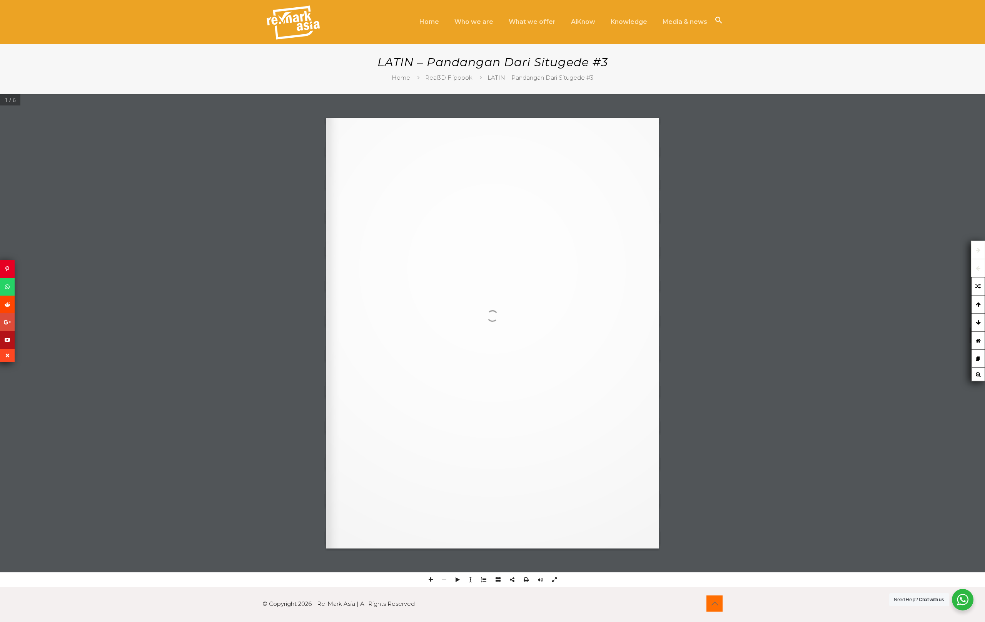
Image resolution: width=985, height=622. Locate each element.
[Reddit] (7, 304)
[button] (719, 21)
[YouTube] (7, 340)
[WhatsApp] (7, 287)
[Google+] (7, 322)
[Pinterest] (7, 269)
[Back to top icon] (714, 603)
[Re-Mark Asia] (293, 22)
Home (401, 77)
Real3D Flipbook (448, 77)
